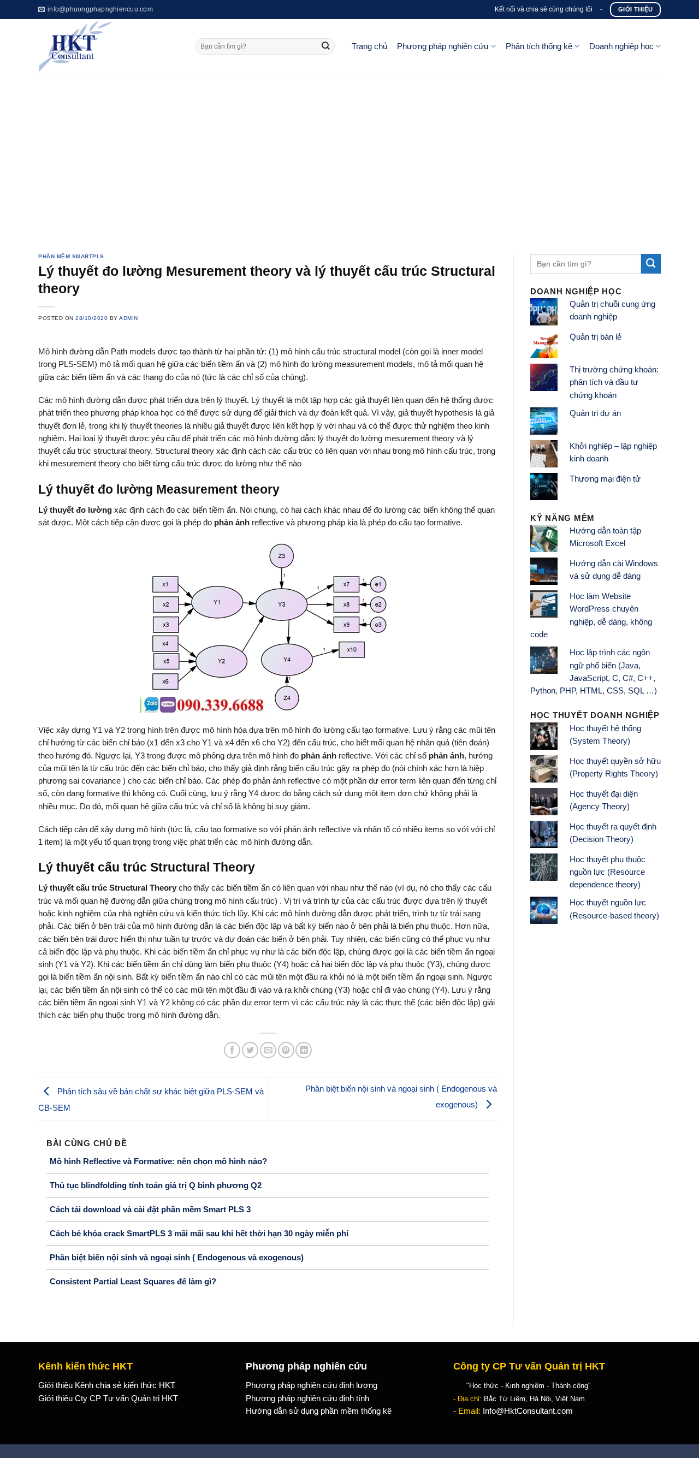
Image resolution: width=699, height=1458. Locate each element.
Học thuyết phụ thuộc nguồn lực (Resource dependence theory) (607, 872)
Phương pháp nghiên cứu (442, 46)
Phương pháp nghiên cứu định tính (307, 1398)
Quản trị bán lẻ (595, 337)
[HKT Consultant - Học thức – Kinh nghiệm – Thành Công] (108, 46)
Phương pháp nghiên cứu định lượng (311, 1385)
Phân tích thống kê (539, 46)
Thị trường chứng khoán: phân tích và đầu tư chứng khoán (614, 382)
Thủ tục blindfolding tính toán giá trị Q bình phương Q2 (156, 1185)
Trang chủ (369, 46)
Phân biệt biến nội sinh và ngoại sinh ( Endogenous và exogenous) (177, 1257)
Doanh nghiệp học (621, 46)
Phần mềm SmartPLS (71, 256)
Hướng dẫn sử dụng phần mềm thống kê (319, 1411)
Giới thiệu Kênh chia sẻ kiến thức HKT (106, 1385)
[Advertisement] (349, 155)
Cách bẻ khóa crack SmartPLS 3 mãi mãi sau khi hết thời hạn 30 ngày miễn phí (199, 1233)
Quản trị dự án (595, 413)
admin (128, 318)
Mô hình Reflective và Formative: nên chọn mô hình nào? (158, 1161)
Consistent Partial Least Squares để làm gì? (133, 1281)
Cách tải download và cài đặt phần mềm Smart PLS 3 (150, 1209)
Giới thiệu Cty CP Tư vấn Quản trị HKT (108, 1398)
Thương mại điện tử (605, 479)
